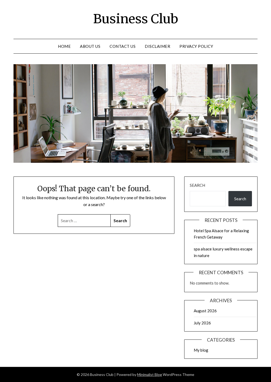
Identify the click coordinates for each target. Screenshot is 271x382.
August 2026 (205, 310)
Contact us (123, 46)
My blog (201, 350)
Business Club (135, 19)
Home (64, 46)
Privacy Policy (196, 46)
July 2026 (202, 322)
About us (90, 46)
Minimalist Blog (149, 374)
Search (197, 185)
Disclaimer (157, 46)
